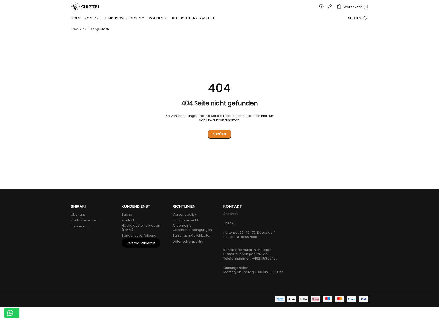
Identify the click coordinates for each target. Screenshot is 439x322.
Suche (127, 214)
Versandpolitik (184, 214)
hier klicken (263, 250)
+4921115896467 (264, 258)
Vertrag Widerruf (141, 243)
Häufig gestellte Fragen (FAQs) (141, 227)
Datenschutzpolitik (188, 241)
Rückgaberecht (185, 220)
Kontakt (128, 220)
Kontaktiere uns (84, 220)
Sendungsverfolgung (139, 235)
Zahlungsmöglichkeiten (192, 235)
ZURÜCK (219, 134)
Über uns (78, 214)
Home (75, 29)
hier (264, 116)
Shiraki (85, 6)
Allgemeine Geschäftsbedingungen (192, 227)
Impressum (80, 226)
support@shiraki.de (252, 254)
